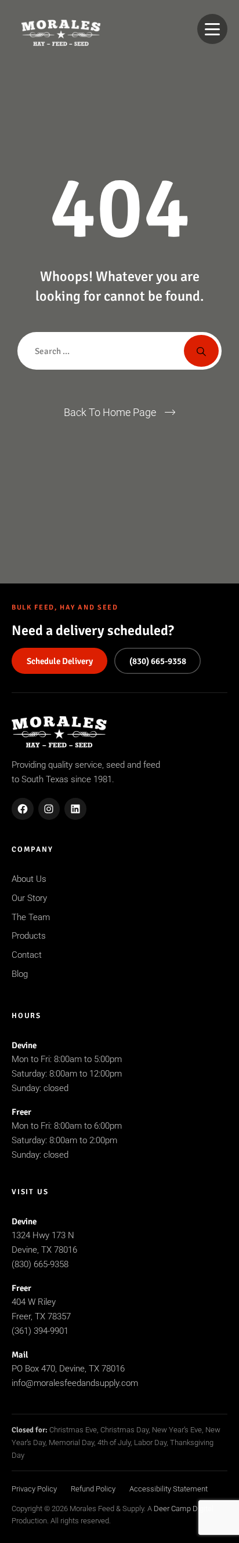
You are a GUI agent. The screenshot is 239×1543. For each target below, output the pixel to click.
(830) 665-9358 (157, 661)
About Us (29, 879)
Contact (27, 955)
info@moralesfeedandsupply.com (75, 1383)
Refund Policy (93, 1488)
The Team (31, 917)
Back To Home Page (110, 412)
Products (29, 936)
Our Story (29, 898)
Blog (20, 974)
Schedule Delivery (60, 661)
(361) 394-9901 (40, 1331)
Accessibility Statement (168, 1488)
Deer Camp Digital (183, 1508)
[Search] (201, 351)
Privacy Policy (34, 1488)
